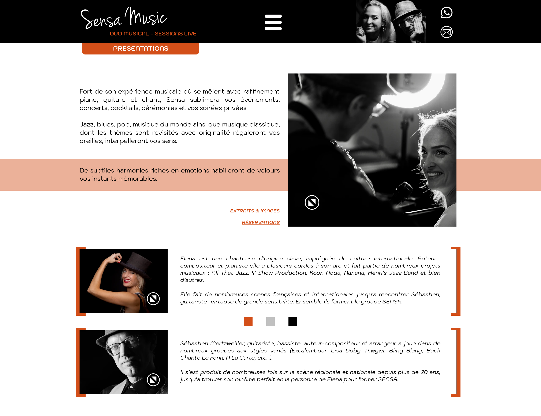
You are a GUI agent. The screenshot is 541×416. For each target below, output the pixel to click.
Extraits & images (255, 211)
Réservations (261, 222)
